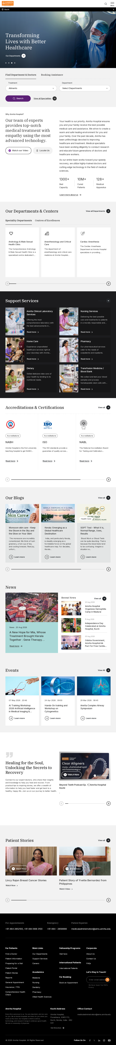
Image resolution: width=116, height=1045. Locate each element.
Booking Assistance (52, 74)
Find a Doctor (11, 954)
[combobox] (8, 88)
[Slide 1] (5, 62)
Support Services (39, 959)
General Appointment (14, 982)
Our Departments (39, 954)
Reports (8, 978)
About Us (90, 954)
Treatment (12, 83)
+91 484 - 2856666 (57, 929)
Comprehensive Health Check (15, 993)
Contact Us (91, 959)
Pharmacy (36, 992)
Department (67, 83)
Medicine (36, 978)
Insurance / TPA (12, 987)
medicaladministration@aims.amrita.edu (91, 929)
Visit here (63, 954)
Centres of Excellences (47, 220)
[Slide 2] (8, 62)
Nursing (35, 982)
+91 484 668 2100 (33, 929)
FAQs (88, 963)
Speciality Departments (18, 220)
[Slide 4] (14, 62)
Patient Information (13, 959)
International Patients (68, 968)
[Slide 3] (11, 62)
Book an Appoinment (68, 983)
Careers (35, 963)
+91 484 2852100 (14, 929)
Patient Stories (11, 973)
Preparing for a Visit (14, 963)
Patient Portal (11, 968)
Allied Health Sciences (42, 997)
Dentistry (36, 987)
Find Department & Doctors (20, 74)
